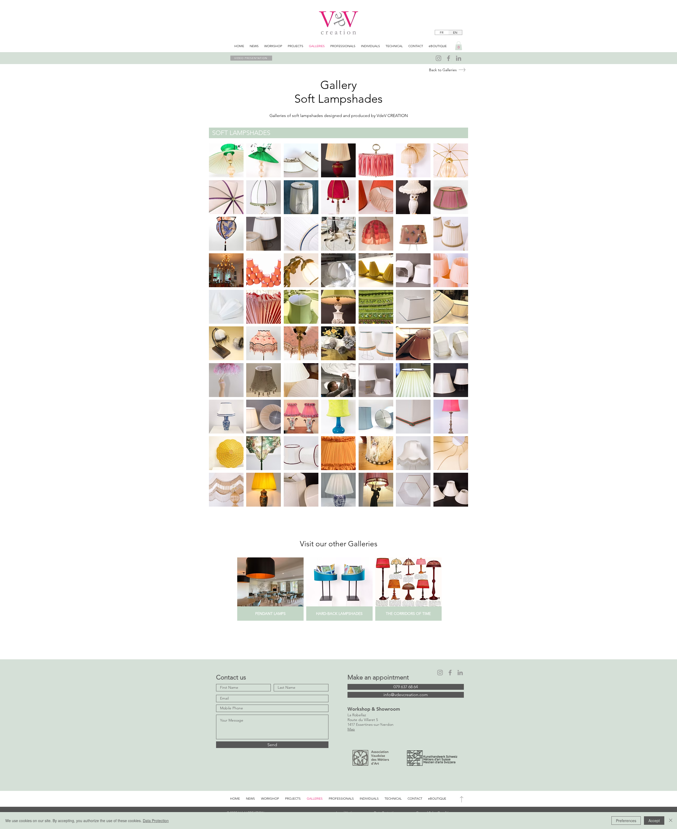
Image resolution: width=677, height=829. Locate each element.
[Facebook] (448, 58)
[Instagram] (438, 58)
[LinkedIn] (458, 58)
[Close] (670, 820)
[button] (458, 45)
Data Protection (156, 820)
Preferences (626, 820)
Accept (654, 820)
